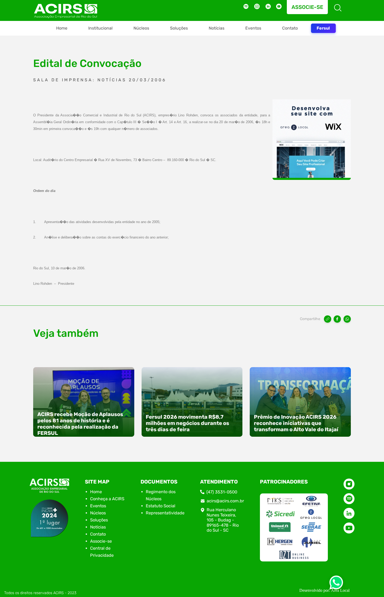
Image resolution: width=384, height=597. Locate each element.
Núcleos (141, 28)
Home (61, 28)
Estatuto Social (160, 505)
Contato (290, 28)
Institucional (100, 28)
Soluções (179, 28)
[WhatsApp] (347, 319)
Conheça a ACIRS (107, 498)
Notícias (216, 28)
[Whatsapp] (336, 584)
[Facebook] (337, 319)
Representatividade (165, 512)
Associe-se (307, 7)
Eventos (253, 28)
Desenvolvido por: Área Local (324, 590)
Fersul (323, 28)
